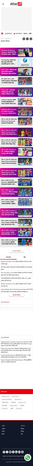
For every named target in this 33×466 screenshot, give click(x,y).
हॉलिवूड (22, 432)
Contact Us (19, 456)
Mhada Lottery (5, 396)
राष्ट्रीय (30, 34)
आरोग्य (12, 408)
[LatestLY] (16, 4)
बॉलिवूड (22, 429)
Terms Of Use (11, 456)
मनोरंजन (23, 426)
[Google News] (19, 452)
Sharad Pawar (15, 396)
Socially (19, 34)
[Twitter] (27, 39)
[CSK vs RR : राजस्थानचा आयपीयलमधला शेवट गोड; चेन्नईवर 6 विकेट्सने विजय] (25, 92)
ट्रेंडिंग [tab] (25, 257)
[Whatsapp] (31, 39)
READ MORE (16, 295)
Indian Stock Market (7, 399)
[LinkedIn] (16, 452)
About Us (5, 456)
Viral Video (4, 408)
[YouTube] (10, 452)
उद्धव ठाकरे (13, 402)
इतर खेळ (22, 405)
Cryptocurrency (13, 405)
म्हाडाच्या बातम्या (5, 402)
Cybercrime (19, 408)
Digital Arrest (18, 399)
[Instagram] (13, 452)
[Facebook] (4, 452)
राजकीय (3, 429)
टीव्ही (22, 434)
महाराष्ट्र (25, 34)
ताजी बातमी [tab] (8, 257)
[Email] (22, 452)
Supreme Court (22, 402)
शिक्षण (3, 434)
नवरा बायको (4, 405)
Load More (16, 251)
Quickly (9, 34)
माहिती (3, 432)
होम (1, 39)
